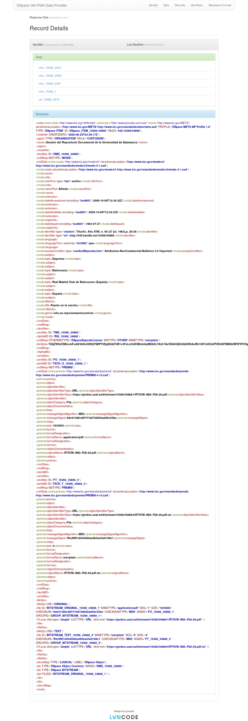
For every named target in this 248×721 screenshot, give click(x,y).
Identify (153, 5)
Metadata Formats (220, 5)
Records (180, 5)
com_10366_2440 (50, 67)
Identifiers (197, 5)
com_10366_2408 (50, 75)
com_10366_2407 (50, 83)
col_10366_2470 (49, 99)
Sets (166, 5)
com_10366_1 (47, 91)
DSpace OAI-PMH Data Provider (42, 5)
